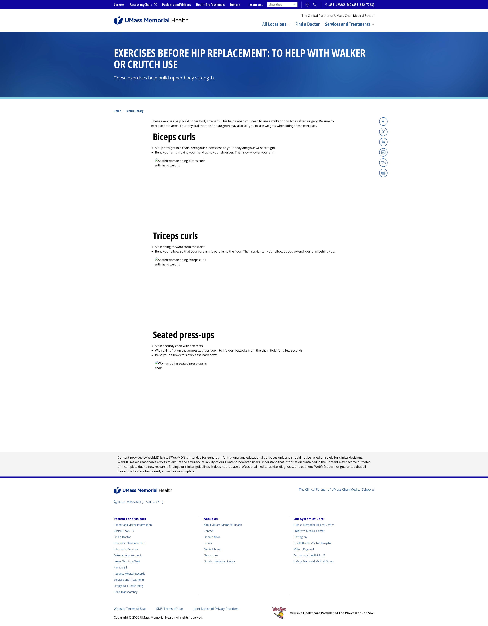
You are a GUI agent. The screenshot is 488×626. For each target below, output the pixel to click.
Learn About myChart (127, 561)
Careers (119, 4)
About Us (211, 519)
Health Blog (128, 586)
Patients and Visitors (176, 4)
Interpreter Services (126, 549)
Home (117, 111)
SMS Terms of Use (169, 609)
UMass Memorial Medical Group (313, 561)
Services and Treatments (348, 24)
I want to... (256, 4)
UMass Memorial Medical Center (314, 525)
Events (208, 543)
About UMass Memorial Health (223, 525)
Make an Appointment (127, 555)
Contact (209, 531)
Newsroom (211, 555)
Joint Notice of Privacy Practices (215, 609)
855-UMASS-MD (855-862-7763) (351, 4)
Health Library (134, 111)
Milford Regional (304, 549)
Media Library (212, 549)
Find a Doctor (307, 24)
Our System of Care (309, 519)
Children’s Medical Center (309, 531)
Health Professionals (210, 4)
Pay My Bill (120, 567)
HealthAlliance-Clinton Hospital (312, 543)
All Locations (274, 24)
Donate (235, 4)
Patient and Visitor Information (133, 525)
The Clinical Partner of (336, 489)
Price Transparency (125, 592)
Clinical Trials (124, 531)
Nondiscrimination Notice (219, 561)
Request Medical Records (129, 573)
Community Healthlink (307, 555)
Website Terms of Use (130, 609)
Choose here (275, 4)
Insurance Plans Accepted (129, 543)
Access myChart (143, 4)
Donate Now (212, 537)
